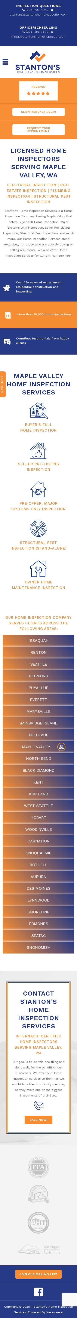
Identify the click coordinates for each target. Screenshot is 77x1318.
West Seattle (38, 805)
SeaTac (38, 935)
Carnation (38, 841)
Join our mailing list (38, 1274)
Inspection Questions (38, 6)
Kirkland (38, 794)
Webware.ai (54, 1312)
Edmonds (38, 923)
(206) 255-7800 (37, 31)
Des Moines (38, 888)
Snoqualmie (38, 853)
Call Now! (39, 1120)
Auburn (38, 876)
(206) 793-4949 (37, 9)
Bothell (38, 864)
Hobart (38, 817)
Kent (38, 782)
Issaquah (39, 640)
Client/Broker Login (38, 111)
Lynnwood (39, 900)
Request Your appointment (38, 130)
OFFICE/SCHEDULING (38, 27)
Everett (38, 699)
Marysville (38, 711)
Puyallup (38, 687)
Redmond (38, 676)
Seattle (38, 664)
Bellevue (38, 735)
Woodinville (38, 829)
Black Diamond (38, 770)
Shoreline (38, 912)
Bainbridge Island (39, 723)
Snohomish (38, 947)
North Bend (38, 758)
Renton (39, 652)
